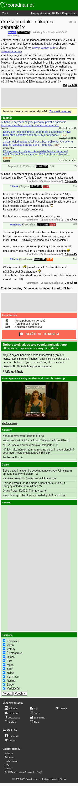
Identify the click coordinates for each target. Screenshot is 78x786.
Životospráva (14, 653)
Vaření (11, 645)
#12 (75, 259)
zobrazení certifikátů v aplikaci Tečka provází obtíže (34, 440)
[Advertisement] (39, 97)
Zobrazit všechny (60, 111)
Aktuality (7, 430)
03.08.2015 (42, 224)
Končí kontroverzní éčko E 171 (21, 435)
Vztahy (11, 649)
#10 (75, 186)
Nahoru (68, 288)
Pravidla (9, 753)
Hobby (11, 672)
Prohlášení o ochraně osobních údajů (23, 772)
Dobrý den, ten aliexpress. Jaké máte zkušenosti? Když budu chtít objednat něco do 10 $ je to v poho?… (37, 133)
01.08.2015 (41, 166)
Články (5, 464)
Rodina (11, 680)
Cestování (13, 641)
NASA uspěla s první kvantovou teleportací (29, 445)
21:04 (33, 32)
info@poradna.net (49, 779)
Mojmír (12, 32)
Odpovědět (70, 85)
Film (9, 660)
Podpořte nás (9, 315)
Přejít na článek (13, 371)
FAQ (7, 764)
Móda (10, 664)
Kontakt (8, 768)
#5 (75, 166)
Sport (10, 668)
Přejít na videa (9, 423)
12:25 (49, 259)
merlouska (15, 224)
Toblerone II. (10, 457)
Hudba (11, 656)
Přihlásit (56, 13)
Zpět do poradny (11, 288)
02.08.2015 (36, 186)
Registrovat (69, 13)
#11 (75, 224)
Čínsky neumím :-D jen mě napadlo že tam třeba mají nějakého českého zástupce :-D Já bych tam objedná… (36, 153)
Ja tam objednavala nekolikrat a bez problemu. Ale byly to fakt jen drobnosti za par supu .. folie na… (38, 143)
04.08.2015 (39, 259)
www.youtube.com (44, 47)
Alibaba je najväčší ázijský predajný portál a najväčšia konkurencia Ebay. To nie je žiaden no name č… (33, 123)
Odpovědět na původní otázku (43, 288)
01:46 (52, 224)
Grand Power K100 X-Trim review (23, 490)
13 (20, 457)
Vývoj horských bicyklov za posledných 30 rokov (32, 495)
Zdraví (11, 684)
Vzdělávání (13, 688)
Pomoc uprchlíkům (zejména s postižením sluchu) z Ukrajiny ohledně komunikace (34, 484)
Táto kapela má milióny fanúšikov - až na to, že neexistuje (33, 378)
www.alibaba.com (11, 51)
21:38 (46, 186)
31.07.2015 (23, 32)
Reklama (9, 757)
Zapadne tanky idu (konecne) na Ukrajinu (27, 478)
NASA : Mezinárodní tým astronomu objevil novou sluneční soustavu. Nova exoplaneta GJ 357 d (38, 451)
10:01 (51, 166)
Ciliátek (14, 186)
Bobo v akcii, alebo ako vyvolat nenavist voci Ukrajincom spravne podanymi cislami (35, 346)
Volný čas (42, 32)
